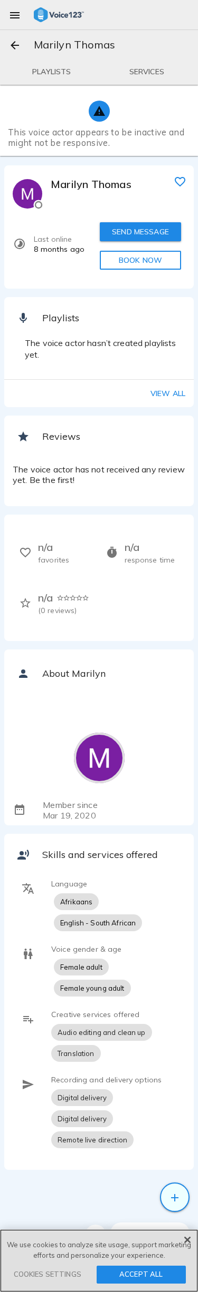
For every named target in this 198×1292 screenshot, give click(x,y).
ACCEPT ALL (141, 1274)
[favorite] (180, 181)
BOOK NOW (140, 260)
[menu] (14, 14)
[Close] (187, 1240)
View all (167, 393)
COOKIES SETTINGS (47, 1274)
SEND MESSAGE (140, 231)
